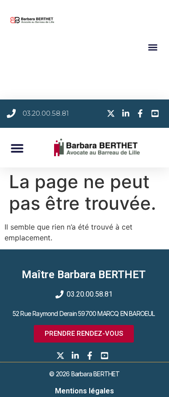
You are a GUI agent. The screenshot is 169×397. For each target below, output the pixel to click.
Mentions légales (84, 391)
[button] (152, 47)
